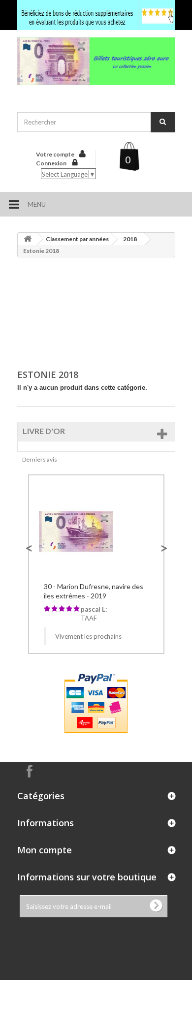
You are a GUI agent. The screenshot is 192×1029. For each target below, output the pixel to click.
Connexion (51, 163)
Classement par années (77, 239)
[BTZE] (96, 61)
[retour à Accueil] (27, 239)
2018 (130, 239)
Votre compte (55, 154)
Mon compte (44, 850)
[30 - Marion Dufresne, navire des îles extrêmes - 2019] (96, 530)
